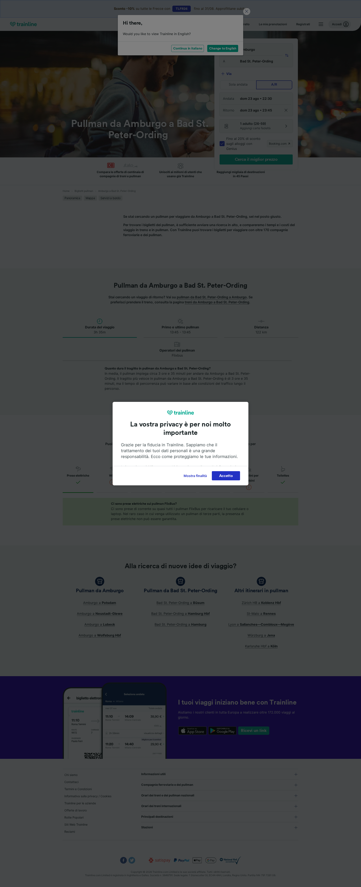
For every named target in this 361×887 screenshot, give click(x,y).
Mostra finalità (195, 476)
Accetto (226, 476)
